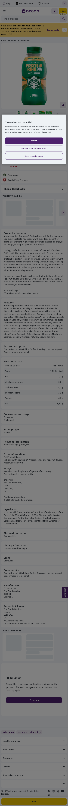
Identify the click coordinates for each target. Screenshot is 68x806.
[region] (34, 139)
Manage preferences (34, 156)
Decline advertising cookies (34, 148)
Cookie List (46, 132)
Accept (34, 140)
